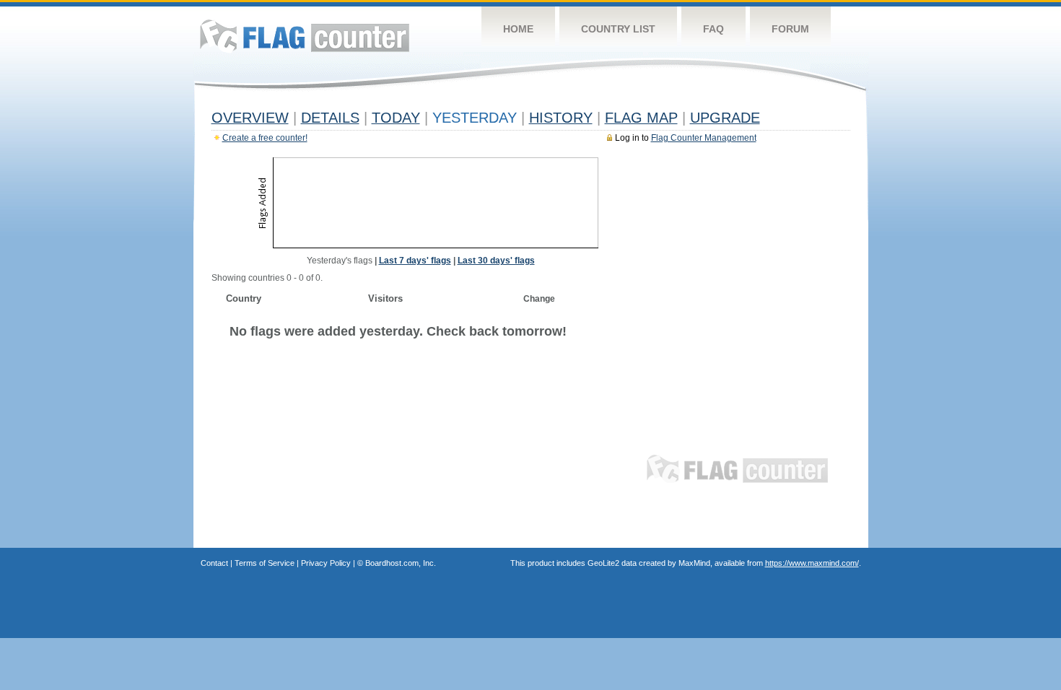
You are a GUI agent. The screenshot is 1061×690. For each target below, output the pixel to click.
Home (518, 29)
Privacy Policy (326, 563)
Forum (790, 29)
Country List (618, 29)
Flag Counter (304, 35)
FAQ (713, 29)
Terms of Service (264, 563)
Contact (214, 563)
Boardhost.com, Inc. (400, 563)
